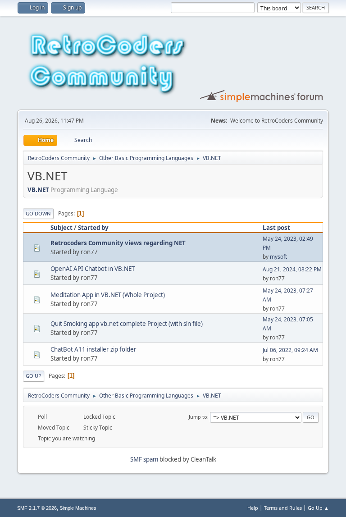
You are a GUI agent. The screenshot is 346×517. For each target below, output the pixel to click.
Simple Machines (77, 508)
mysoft (278, 257)
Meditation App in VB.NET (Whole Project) (107, 295)
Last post (276, 228)
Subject (61, 228)
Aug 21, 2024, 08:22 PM (292, 269)
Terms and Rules (283, 507)
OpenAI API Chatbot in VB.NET (92, 269)
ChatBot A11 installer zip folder (93, 349)
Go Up (33, 375)
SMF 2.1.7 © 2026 (37, 508)
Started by (93, 228)
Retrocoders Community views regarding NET (118, 243)
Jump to (198, 416)
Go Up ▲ (318, 507)
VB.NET (38, 190)
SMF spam (144, 459)
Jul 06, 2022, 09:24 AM (290, 350)
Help (252, 507)
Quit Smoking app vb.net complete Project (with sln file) (126, 324)
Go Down (38, 213)
